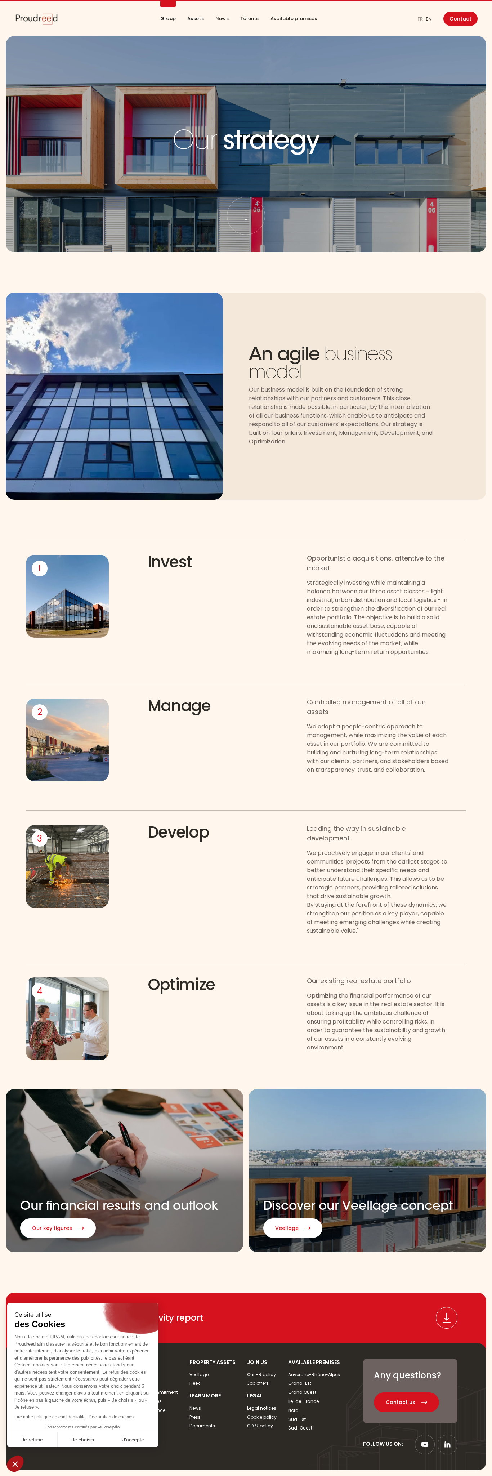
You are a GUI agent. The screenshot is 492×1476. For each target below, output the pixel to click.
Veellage (199, 1375)
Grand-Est (299, 1383)
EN (429, 18)
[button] (168, 18)
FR (420, 18)
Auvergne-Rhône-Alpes (314, 1375)
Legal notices (261, 1408)
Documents (202, 1426)
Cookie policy (262, 1417)
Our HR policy (261, 1375)
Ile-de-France (303, 1401)
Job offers (258, 1383)
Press (195, 1417)
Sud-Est (297, 1419)
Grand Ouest (302, 1392)
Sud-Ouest (300, 1428)
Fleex (194, 1383)
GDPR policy (260, 1426)
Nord (293, 1410)
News (195, 1408)
